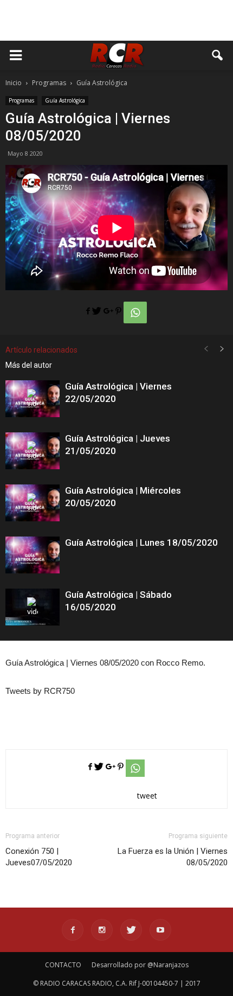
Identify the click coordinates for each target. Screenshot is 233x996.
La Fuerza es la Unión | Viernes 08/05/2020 (173, 856)
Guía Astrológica (65, 100)
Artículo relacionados (41, 350)
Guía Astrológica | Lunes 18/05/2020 (141, 542)
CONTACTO (63, 964)
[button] (218, 55)
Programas (21, 100)
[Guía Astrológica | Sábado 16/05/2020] (32, 607)
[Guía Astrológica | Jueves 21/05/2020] (32, 451)
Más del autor (28, 365)
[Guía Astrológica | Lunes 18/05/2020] (32, 555)
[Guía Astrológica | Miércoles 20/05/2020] (32, 503)
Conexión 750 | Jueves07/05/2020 (38, 856)
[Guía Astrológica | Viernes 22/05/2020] (32, 399)
